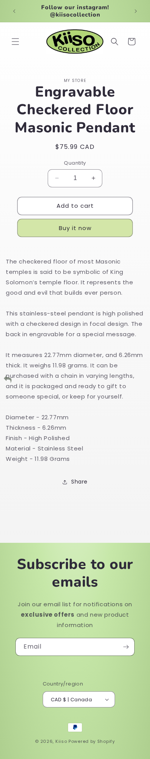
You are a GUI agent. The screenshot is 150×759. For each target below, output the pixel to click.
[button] (15, 41)
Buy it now (75, 228)
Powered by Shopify (91, 741)
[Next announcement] (135, 11)
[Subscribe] (125, 647)
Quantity (75, 163)
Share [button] (79, 481)
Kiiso (61, 741)
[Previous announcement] (14, 11)
